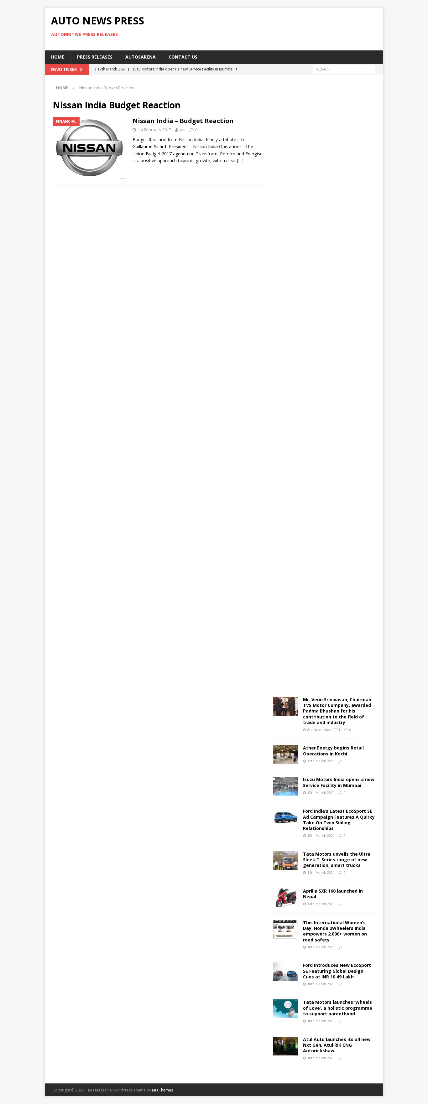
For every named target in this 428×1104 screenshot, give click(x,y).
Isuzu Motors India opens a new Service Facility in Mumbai (338, 782)
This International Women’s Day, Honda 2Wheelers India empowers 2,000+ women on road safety (335, 931)
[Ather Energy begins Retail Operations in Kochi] (285, 754)
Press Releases (94, 57)
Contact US (183, 57)
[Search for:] (344, 69)
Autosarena (140, 57)
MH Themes (162, 1090)
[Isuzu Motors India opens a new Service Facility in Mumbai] (285, 786)
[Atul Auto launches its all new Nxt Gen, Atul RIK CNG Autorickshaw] (285, 1046)
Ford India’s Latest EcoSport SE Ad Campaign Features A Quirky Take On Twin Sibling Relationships (339, 819)
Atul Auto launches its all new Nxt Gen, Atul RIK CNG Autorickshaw (337, 1045)
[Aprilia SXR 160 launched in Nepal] (285, 897)
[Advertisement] (274, 28)
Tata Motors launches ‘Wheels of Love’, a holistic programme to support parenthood (337, 1007)
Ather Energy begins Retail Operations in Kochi (333, 750)
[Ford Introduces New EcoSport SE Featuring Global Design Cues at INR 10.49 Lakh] (285, 971)
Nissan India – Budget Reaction (183, 121)
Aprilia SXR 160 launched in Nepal (333, 893)
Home (57, 57)
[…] (240, 160)
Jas (182, 129)
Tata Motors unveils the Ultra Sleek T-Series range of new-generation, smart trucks (336, 859)
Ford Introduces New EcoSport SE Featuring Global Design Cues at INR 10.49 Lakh (337, 970)
